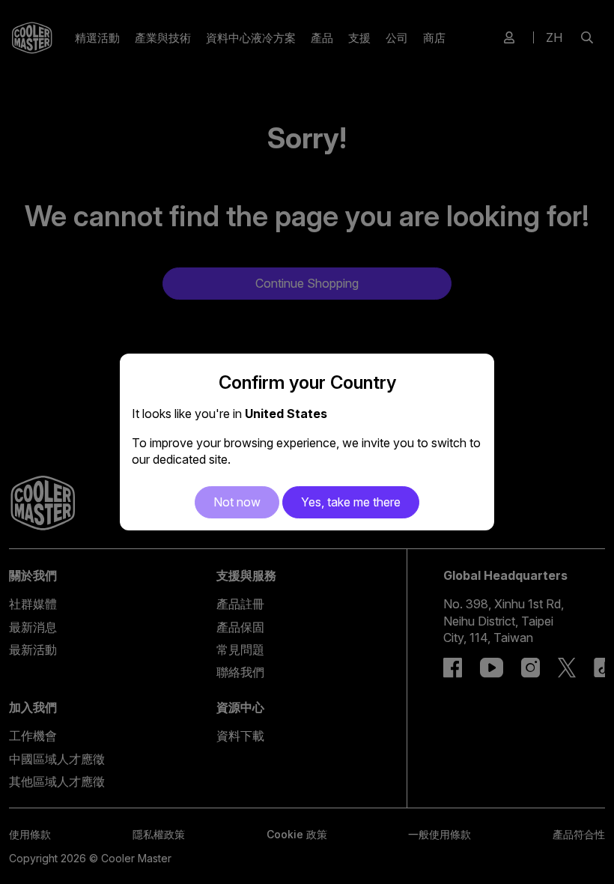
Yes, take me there (351, 501)
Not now (237, 501)
